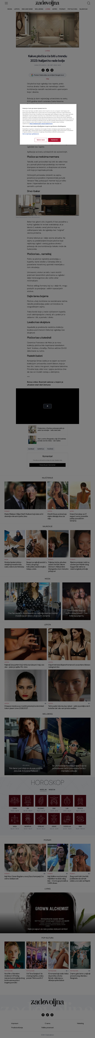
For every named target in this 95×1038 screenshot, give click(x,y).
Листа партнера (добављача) (30, 134)
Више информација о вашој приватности (41, 123)
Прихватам (54, 140)
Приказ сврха (41, 140)
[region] (48, 124)
